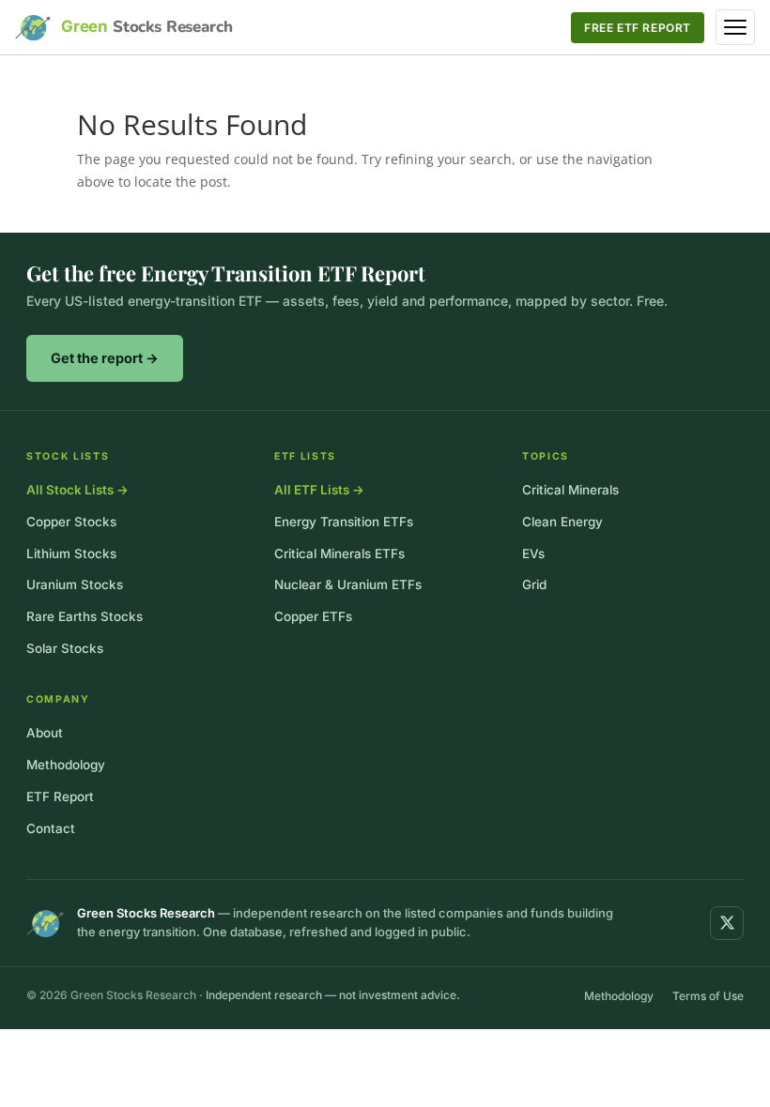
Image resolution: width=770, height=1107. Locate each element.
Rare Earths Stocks (84, 616)
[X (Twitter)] (727, 923)
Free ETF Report (637, 28)
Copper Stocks (71, 521)
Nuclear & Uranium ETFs (348, 584)
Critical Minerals (570, 489)
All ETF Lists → (319, 489)
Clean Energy (562, 521)
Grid (534, 584)
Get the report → (105, 358)
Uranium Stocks (74, 584)
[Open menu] (735, 27)
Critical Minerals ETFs (339, 553)
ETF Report (60, 796)
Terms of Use (708, 996)
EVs (533, 553)
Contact (50, 828)
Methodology (65, 764)
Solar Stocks (64, 648)
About (44, 732)
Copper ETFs (313, 616)
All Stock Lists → (77, 489)
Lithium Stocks (71, 553)
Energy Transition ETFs (343, 521)
